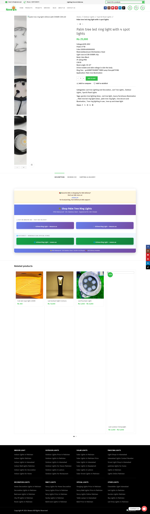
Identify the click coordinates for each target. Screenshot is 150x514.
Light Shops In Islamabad (117, 455)
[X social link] (85, 105)
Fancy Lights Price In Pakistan (56, 490)
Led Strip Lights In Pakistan (118, 502)
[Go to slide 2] (76, 436)
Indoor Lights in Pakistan (23, 455)
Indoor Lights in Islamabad (24, 462)
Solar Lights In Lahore (85, 470)
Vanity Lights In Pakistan (54, 498)
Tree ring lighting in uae (96, 101)
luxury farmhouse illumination (124, 96)
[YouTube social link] (112, 7)
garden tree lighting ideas (91, 96)
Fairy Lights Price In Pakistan (56, 494)
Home (79, 17)
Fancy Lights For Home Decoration (58, 487)
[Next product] (82, 24)
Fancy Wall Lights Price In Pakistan (89, 490)
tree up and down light (114, 101)
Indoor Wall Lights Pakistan (24, 466)
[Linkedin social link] (120, 7)
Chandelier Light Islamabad (118, 487)
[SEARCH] (143, 2)
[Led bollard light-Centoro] (59, 285)
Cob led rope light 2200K (26, 301)
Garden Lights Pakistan (116, 494)
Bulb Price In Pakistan (85, 502)
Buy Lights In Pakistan (116, 498)
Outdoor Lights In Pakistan (55, 458)
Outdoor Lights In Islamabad (56, 462)
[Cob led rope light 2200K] (29, 285)
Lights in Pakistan (114, 470)
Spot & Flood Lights (104, 17)
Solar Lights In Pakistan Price (88, 458)
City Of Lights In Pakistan (23, 498)
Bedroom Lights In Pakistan (24, 494)
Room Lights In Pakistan (23, 502)
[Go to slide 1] (73, 436)
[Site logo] (11, 8)
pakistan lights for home (117, 466)
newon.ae (75, 197)
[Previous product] (78, 24)
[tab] (59, 176)
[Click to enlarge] (31, 164)
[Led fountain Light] (90, 285)
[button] (17, 167)
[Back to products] (80, 24)
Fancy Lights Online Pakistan (87, 494)
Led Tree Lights (118, 90)
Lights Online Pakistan (116, 474)
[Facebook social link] (105, 7)
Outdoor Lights (89, 17)
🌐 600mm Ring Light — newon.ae (104, 242)
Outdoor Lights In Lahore (54, 470)
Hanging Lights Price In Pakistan (89, 487)
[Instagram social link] (109, 7)
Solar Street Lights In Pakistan (88, 474)
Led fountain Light (85, 301)
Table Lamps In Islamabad (86, 498)
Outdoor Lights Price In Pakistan (57, 455)
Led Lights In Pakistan (116, 490)
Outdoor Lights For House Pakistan (58, 466)
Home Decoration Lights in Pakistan (27, 487)
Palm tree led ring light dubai (89, 99)
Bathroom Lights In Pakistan (56, 502)
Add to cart (92, 78)
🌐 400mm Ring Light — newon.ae (45, 242)
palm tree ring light (108, 99)
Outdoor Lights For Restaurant (56, 474)
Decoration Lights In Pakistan (25, 490)
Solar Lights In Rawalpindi (86, 466)
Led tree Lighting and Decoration (98, 90)
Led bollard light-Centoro (57, 301)
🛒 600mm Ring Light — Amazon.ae (105, 226)
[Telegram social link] (92, 105)
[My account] (130, 8)
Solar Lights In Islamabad (86, 462)
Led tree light (107, 96)
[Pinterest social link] (116, 7)
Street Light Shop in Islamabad (119, 462)
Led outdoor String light (117, 427)
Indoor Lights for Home (23, 474)
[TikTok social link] (123, 7)
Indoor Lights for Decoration (25, 470)
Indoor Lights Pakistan (22, 458)
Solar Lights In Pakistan (85, 455)
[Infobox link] (13, 2)
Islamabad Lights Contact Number (121, 458)
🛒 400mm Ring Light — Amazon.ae (45, 226)
